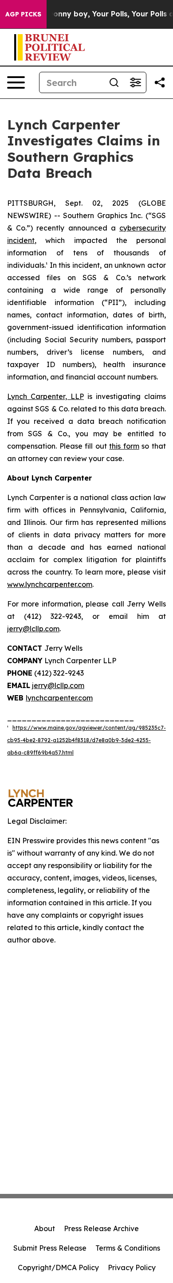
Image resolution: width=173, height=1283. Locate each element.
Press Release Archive (101, 1228)
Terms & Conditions (127, 1248)
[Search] (114, 82)
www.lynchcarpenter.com (49, 584)
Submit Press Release (49, 1248)
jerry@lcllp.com (33, 628)
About (44, 1228)
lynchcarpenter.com (59, 697)
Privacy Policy (132, 1267)
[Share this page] (159, 82)
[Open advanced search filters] (135, 82)
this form (124, 446)
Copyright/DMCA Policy (58, 1267)
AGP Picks (23, 14)
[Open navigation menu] (16, 82)
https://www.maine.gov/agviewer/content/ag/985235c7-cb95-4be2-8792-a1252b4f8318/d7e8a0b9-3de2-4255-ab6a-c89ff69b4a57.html (86, 740)
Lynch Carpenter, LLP (45, 396)
